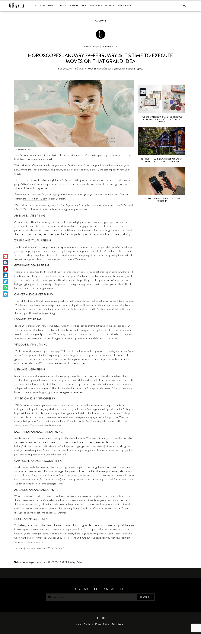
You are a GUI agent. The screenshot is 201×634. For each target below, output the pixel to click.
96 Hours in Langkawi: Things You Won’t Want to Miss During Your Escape (162, 160)
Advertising (117, 624)
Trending (71, 562)
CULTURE (62, 5)
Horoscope (40, 562)
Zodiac (79, 562)
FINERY (42, 5)
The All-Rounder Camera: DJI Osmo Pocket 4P (162, 199)
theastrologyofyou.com (35, 198)
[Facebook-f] (97, 618)
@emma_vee (81, 209)
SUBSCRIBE (145, 597)
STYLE (33, 5)
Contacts (88, 624)
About (78, 624)
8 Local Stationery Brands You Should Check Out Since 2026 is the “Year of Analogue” (162, 119)
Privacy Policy (102, 624)
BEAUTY (51, 5)
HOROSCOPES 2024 (56, 562)
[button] (184, 5)
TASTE (83, 5)
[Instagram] (103, 618)
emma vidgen (28, 562)
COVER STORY (95, 5)
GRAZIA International (52, 548)
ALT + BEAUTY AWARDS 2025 (118, 5)
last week (47, 159)
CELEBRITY (73, 5)
